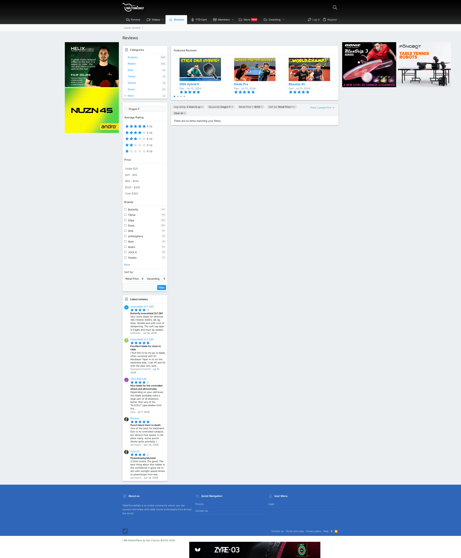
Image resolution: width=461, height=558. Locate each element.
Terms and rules (295, 531)
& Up (149, 126)
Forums (199, 504)
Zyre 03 (135, 451)
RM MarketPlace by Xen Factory (149, 540)
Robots (132, 82)
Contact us (201, 510)
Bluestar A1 (297, 84)
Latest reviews (139, 299)
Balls (130, 70)
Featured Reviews (185, 50)
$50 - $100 (132, 181)
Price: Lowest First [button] (321, 107)
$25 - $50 (131, 174)
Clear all (178, 113)
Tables (131, 76)
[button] (163, 19)
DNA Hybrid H (189, 84)
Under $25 (131, 168)
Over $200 (131, 193)
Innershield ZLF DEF (142, 306)
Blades (132, 63)
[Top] (332, 531)
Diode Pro (241, 84)
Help (325, 531)
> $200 (249, 106)
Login (271, 504)
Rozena (134, 418)
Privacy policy (313, 531)
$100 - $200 (132, 187)
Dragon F (220, 106)
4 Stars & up (187, 106)
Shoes (131, 89)
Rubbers (133, 57)
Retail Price (279, 107)
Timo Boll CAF (138, 378)
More (131, 95)
